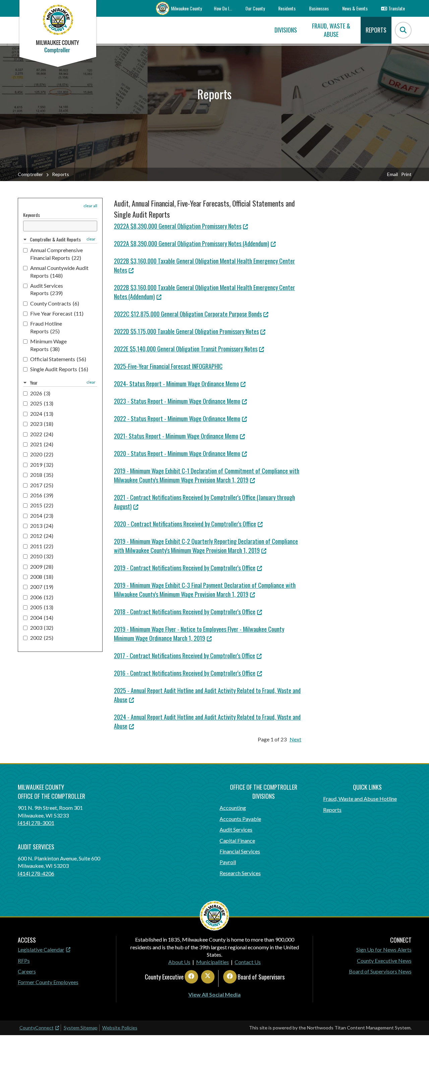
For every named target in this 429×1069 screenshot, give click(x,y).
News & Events (355, 8)
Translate (396, 8)
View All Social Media (214, 994)
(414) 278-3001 (36, 823)
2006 (41, 597)
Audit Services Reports (46, 289)
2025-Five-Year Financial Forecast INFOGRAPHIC (168, 366)
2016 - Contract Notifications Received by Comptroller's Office (184, 673)
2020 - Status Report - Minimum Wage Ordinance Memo (177, 453)
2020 (41, 454)
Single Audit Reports (59, 369)
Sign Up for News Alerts (384, 949)
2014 (41, 515)
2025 (41, 403)
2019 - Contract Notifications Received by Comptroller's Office (184, 567)
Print (406, 174)
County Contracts (54, 303)
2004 (41, 617)
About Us (179, 962)
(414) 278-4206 (36, 873)
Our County (255, 8)
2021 (41, 444)
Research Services (240, 873)
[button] (52, 239)
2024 (41, 413)
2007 (41, 586)
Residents (287, 8)
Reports (332, 809)
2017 (41, 485)
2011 (41, 546)
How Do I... (223, 8)
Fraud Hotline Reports (46, 327)
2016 (41, 495)
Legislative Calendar (41, 949)
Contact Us (248, 962)
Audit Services (236, 829)
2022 (41, 434)
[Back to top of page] (415, 1053)
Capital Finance (237, 840)
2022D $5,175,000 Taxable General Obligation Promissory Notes (186, 331)
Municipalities (212, 962)
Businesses (319, 8)
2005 (41, 607)
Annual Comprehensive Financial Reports (56, 254)
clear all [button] (90, 205)
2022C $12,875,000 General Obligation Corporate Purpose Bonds (188, 314)
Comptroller (30, 174)
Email (392, 174)
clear (91, 238)
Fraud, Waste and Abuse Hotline (360, 798)
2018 (41, 474)
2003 (41, 627)
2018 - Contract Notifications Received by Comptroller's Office (184, 611)
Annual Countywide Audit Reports (59, 271)
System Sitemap (81, 1027)
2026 (40, 393)
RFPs (24, 960)
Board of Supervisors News (380, 971)
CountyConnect (36, 1027)
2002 (41, 637)
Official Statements (58, 359)
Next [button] (295, 739)
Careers (27, 971)
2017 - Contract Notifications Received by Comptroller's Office (184, 655)
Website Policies (119, 1027)
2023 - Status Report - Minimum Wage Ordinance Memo (177, 401)
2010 (41, 556)
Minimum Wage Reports (48, 345)
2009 (41, 566)
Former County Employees (48, 982)
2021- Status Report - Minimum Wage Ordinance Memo (176, 436)
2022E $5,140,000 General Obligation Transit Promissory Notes (185, 348)
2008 (41, 576)
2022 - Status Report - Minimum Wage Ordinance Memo (177, 418)
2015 (41, 505)
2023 (41, 423)
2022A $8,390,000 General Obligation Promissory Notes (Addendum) (191, 243)
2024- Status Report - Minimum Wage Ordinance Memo (176, 383)
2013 (41, 525)
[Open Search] (403, 30)
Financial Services (240, 851)
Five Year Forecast (56, 313)
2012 (41, 535)
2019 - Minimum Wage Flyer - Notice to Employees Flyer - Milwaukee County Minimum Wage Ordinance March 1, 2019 (199, 633)
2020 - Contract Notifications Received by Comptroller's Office (185, 523)
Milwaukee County (186, 8)
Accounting (233, 807)
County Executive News (384, 960)
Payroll (228, 862)
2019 (41, 464)
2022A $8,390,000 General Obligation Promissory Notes (177, 226)
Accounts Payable (240, 818)
